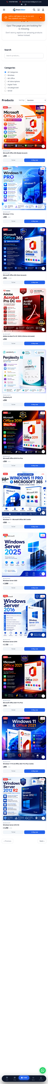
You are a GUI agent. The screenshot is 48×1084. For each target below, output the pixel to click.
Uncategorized (13, 88)
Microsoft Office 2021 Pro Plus (13, 703)
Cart (14, 160)
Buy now (35, 160)
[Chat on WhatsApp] (43, 1070)
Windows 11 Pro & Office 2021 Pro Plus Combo (18, 764)
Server (10, 91)
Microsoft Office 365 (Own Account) (14, 275)
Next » (42, 841)
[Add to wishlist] (43, 146)
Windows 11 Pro (8, 214)
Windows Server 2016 (10, 642)
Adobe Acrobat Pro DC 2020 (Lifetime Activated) (19, 336)
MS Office (11, 78)
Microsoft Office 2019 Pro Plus (13, 458)
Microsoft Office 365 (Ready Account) (15, 153)
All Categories (13, 72)
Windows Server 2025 (10, 581)
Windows (11, 75)
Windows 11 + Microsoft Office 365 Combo (17, 519)
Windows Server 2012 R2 (11, 825)
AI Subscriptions (14, 81)
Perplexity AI (7, 397)
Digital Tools (12, 84)
